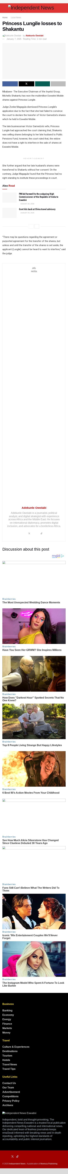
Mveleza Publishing (48, 1164)
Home (5, 17)
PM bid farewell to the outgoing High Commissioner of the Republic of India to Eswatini (38, 197)
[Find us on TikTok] (17, 1156)
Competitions (10, 1096)
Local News (16, 17)
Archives (7, 1105)
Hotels (6, 1060)
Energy (6, 1019)
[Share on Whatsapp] (42, 83)
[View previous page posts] (31, 226)
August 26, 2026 (27, 204)
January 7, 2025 (14, 39)
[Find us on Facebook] (3, 1156)
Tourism (7, 1055)
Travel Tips (8, 1069)
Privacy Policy (10, 1100)
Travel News (9, 1064)
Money (6, 1032)
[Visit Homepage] (34, 8)
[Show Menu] (3, 8)
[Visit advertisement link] (34, 1)
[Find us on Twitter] (12, 1156)
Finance (7, 1023)
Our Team (8, 1087)
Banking (7, 1010)
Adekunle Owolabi (34, 35)
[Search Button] (64, 8)
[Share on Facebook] (10, 83)
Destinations (10, 1051)
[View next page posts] (36, 226)
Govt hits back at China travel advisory (37, 209)
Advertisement (11, 1092)
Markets (7, 1028)
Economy (8, 1015)
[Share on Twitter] (26, 83)
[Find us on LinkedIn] (8, 1156)
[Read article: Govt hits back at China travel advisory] (9, 213)
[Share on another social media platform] (58, 83)
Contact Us (9, 1083)
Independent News (17, 1164)
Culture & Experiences (15, 1046)
